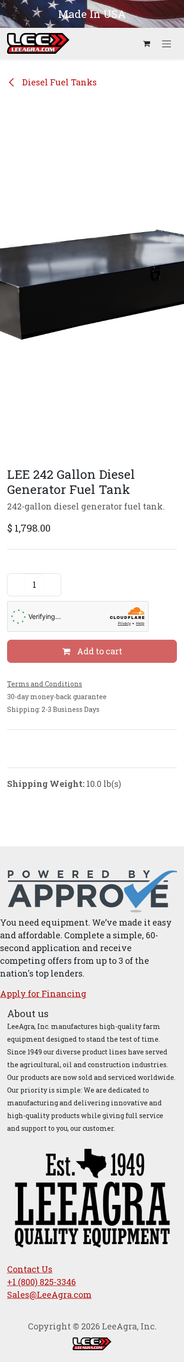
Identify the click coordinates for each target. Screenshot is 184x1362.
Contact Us (29, 1269)
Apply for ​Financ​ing (43, 993)
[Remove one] (16, 585)
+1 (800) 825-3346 (41, 1281)
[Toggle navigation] (166, 43)
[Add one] (52, 585)
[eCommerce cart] (146, 43)
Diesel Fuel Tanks (58, 82)
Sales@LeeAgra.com (49, 1294)
